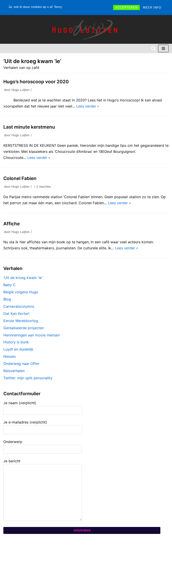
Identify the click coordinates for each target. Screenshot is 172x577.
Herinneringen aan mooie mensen (31, 335)
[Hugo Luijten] (86, 29)
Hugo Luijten (20, 90)
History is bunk (16, 342)
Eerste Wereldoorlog (20, 320)
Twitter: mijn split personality (27, 378)
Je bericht (11, 461)
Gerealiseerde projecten (23, 328)
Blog (7, 299)
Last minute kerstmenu (29, 127)
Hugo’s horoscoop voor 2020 (36, 81)
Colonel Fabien (20, 178)
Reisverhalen (14, 371)
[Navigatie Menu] (163, 48)
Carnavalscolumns (18, 306)
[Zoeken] (153, 48)
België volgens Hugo (20, 292)
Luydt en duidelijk (18, 349)
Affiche (11, 223)
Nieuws (9, 356)
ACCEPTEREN (126, 7)
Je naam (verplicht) (19, 403)
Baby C (9, 285)
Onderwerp (12, 441)
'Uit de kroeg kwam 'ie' (23, 277)
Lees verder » (87, 106)
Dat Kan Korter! (16, 313)
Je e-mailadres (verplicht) (25, 422)
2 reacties (43, 186)
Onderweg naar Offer (21, 363)
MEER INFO (152, 7)
